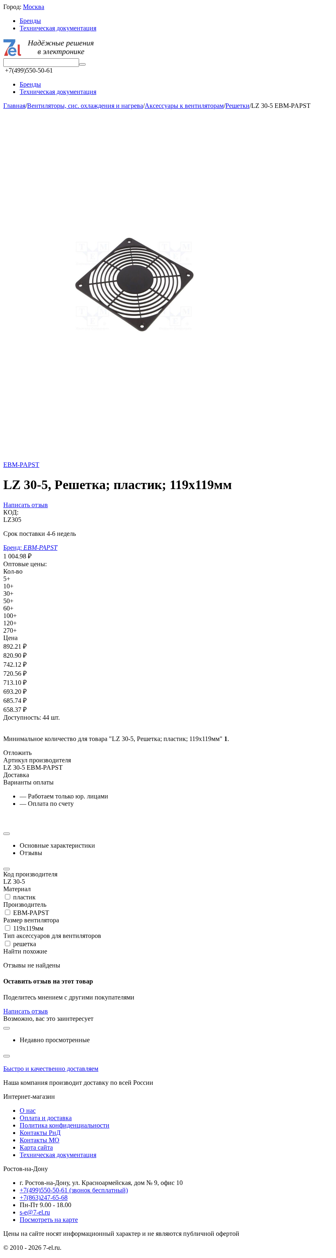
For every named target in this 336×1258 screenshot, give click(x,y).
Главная (14, 105)
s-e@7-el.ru (35, 1212)
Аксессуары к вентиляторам (184, 105)
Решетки (237, 105)
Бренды (30, 20)
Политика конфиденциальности (64, 1125)
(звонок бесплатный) (74, 1190)
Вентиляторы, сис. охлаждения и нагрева (85, 105)
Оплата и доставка (46, 1117)
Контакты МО (39, 1140)
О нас (28, 1110)
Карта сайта (36, 1147)
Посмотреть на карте (49, 1219)
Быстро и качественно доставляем (50, 1068)
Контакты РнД (40, 1132)
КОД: (10, 512)
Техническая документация (58, 28)
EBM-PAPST (21, 464)
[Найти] (82, 64)
